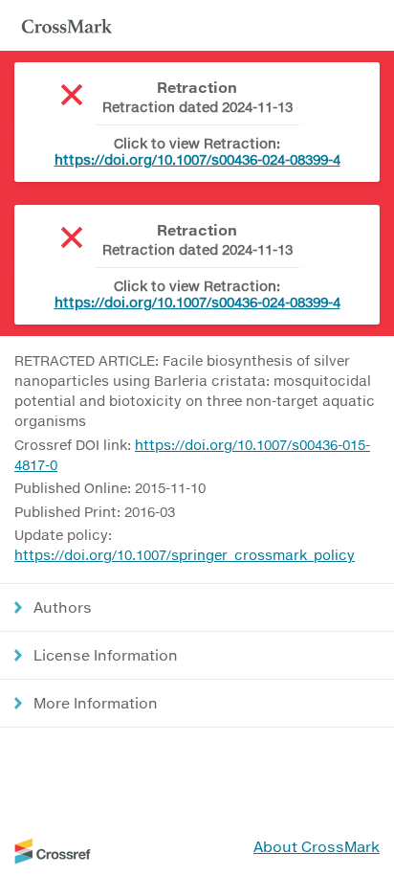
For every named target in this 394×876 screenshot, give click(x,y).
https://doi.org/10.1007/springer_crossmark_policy (184, 555)
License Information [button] (105, 654)
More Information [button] (95, 702)
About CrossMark (316, 846)
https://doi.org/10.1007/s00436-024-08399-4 (197, 159)
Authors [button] (62, 607)
